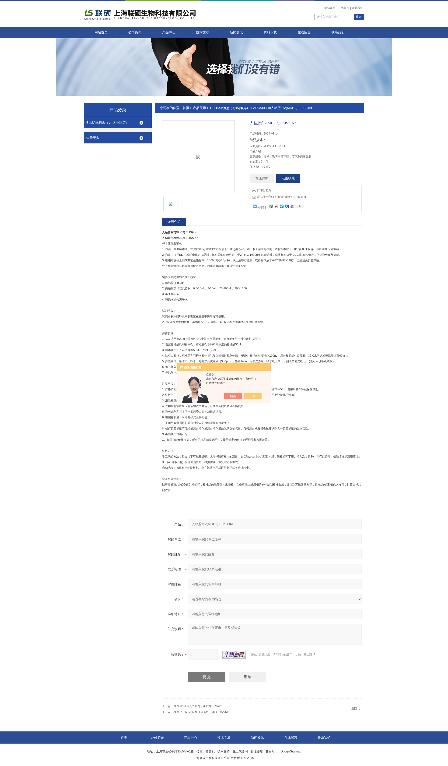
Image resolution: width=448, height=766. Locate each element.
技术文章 (202, 32)
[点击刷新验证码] (234, 655)
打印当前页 (264, 190)
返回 (354, 708)
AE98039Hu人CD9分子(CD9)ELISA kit (197, 706)
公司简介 (134, 32)
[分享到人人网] (286, 206)
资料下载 (270, 32)
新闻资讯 (236, 32)
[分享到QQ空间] (271, 206)
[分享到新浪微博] (276, 206)
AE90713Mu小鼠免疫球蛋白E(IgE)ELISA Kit (200, 712)
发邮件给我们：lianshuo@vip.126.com (281, 197)
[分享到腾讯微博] (281, 206)
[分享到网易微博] (291, 206)
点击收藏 (288, 178)
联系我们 (357, 8)
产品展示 (199, 108)
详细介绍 (174, 221)
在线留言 (343, 8)
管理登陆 (257, 751)
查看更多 (92, 138)
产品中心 (168, 32)
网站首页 (330, 8)
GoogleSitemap (290, 751)
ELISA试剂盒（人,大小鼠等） (107, 122)
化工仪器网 (240, 751)
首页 (186, 108)
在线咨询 (261, 178)
